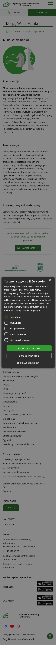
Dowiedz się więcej (31, 310)
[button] (28, 363)
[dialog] (28, 322)
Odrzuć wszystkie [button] (29, 356)
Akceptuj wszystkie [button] (29, 348)
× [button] (50, 280)
